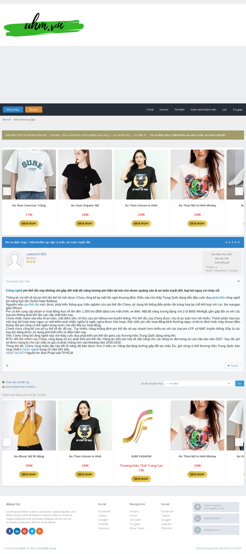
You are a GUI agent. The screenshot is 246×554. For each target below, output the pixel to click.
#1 (239, 281)
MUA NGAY (29, 223)
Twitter (165, 515)
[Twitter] (32, 531)
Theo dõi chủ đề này (17, 382)
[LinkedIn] (17, 531)
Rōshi (222, 548)
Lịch (224, 109)
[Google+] (24, 531)
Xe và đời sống (121, 135)
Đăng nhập (13, 109)
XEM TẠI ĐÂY (16, 352)
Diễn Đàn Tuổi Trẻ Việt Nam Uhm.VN (26, 135)
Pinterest (166, 528)
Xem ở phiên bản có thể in (20, 386)
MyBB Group (49, 548)
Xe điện (139, 135)
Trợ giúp (237, 109)
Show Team (137, 528)
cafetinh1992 (36, 254)
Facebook (167, 511)
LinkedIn (166, 524)
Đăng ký (33, 109)
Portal (150, 109)
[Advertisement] (123, 74)
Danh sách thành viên (203, 109)
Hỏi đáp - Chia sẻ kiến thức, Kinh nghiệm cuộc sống (80, 135)
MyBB (22, 548)
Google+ (166, 520)
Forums (164, 109)
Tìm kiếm (179, 109)
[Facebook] (9, 531)
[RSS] (39, 531)
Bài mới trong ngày (25, 119)
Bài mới (6, 119)
